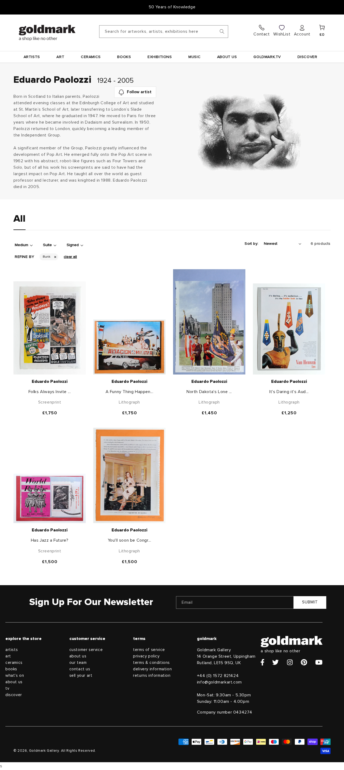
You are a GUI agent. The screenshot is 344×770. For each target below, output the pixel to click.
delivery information (152, 669)
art (8, 656)
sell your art (80, 676)
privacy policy (146, 656)
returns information (151, 676)
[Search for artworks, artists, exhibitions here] (222, 31)
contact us (79, 669)
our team (78, 663)
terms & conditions (151, 663)
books (11, 669)
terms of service (149, 650)
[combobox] (163, 32)
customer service (86, 650)
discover (13, 695)
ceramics (14, 663)
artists (11, 650)
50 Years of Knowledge (172, 7)
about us (14, 682)
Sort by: (251, 244)
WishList (281, 34)
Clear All (70, 257)
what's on (14, 676)
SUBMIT (310, 602)
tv (7, 688)
